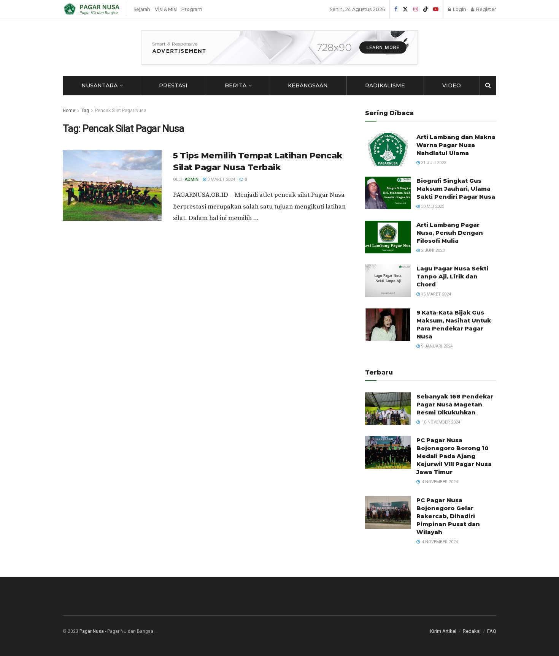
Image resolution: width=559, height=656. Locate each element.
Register (485, 9)
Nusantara (99, 85)
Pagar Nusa (91, 631)
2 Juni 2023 (432, 250)
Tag (85, 110)
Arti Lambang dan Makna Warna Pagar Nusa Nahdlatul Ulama (455, 144)
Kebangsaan (308, 85)
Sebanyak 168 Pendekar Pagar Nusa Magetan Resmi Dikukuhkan (454, 404)
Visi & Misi (166, 9)
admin (192, 179)
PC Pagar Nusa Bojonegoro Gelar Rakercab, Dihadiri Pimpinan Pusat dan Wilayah (448, 516)
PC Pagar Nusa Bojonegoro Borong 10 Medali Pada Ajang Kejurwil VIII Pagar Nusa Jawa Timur (454, 456)
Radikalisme (385, 85)
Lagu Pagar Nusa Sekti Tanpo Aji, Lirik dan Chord (452, 276)
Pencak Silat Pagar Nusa (120, 110)
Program (191, 9)
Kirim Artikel (443, 631)
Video (451, 85)
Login (459, 9)
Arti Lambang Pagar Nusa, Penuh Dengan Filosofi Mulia (449, 232)
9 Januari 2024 (436, 346)
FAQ (491, 631)
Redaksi (472, 631)
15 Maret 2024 (435, 294)
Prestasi (173, 85)
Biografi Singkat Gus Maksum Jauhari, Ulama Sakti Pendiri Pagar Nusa (455, 188)
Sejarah (141, 9)
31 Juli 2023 (433, 162)
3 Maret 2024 (220, 179)
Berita (235, 85)
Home (69, 110)
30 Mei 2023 (432, 206)
